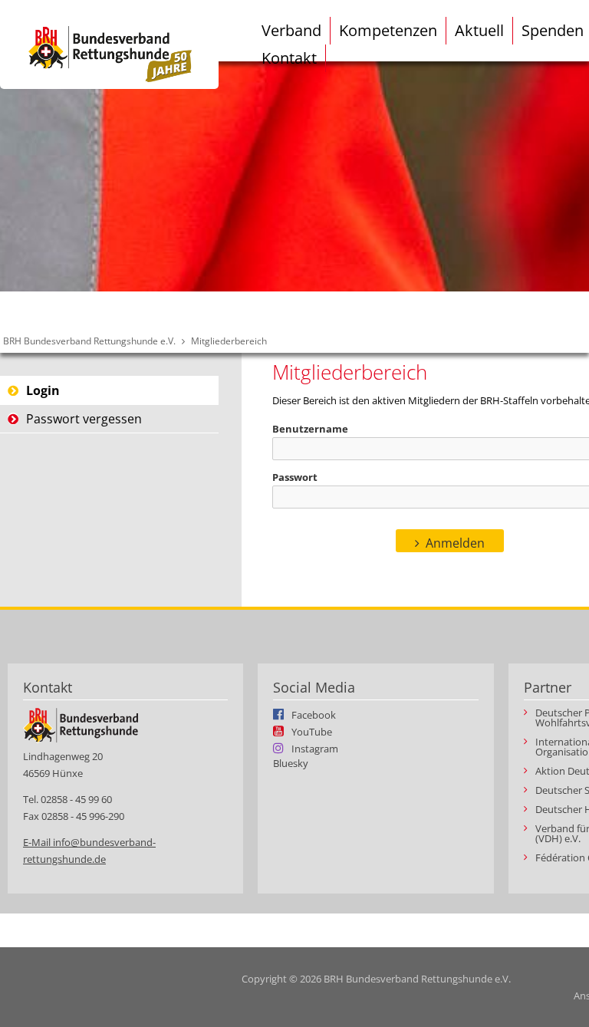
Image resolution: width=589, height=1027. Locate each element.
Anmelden (455, 543)
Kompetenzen (388, 30)
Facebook (313, 714)
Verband (291, 30)
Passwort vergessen (84, 418)
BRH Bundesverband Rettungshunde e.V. (89, 340)
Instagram (314, 748)
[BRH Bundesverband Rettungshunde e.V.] (109, 44)
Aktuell (479, 30)
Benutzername (310, 429)
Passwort (295, 477)
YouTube (311, 731)
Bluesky (290, 764)
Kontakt (289, 58)
